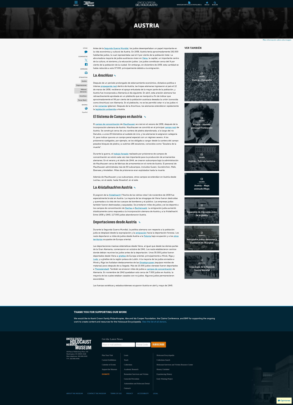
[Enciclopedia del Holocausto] (146, 3)
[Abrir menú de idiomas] (86, 108)
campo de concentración (107, 124)
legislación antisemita (105, 109)
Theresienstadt (102, 269)
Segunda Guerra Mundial (116, 48)
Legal (155, 393)
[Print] (86, 73)
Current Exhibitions (109, 360)
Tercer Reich (82, 100)
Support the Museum (109, 369)
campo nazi (170, 127)
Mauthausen (129, 124)
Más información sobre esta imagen (277, 40)
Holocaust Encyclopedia (165, 355)
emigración (141, 233)
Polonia (147, 236)
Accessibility (143, 393)
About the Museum (74, 393)
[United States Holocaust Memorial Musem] (78, 344)
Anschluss (83, 96)
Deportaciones (81, 85)
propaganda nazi (109, 86)
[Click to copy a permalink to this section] (115, 76)
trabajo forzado (121, 154)
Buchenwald (141, 208)
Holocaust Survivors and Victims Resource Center (175, 365)
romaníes (102, 106)
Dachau (129, 208)
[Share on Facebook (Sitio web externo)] (86, 64)
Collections (128, 365)
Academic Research (131, 369)
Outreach (127, 388)
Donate (105, 374)
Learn (126, 355)
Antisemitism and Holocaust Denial (137, 384)
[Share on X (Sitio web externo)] (86, 60)
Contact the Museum (96, 393)
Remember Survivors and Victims (136, 374)
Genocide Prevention (131, 379)
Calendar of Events (109, 365)
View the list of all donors (154, 322)
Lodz (95, 259)
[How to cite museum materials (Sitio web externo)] (85, 52)
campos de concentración (159, 269)
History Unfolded (163, 369)
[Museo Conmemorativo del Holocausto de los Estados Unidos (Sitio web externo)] (89, 4)
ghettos (122, 256)
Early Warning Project (165, 379)
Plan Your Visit (107, 355)
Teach (126, 360)
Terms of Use (116, 393)
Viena (145, 58)
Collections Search (163, 360)
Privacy (129, 393)
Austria (84, 81)
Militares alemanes (83, 91)
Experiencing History (164, 374)
